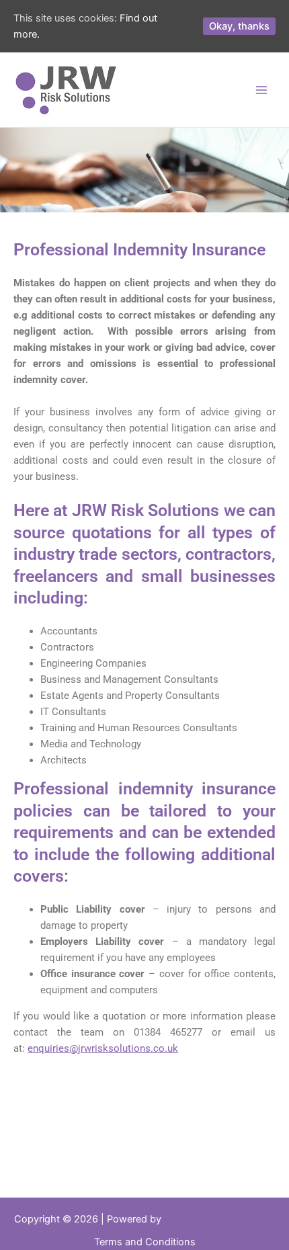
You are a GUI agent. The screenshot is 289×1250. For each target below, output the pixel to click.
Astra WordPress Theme (219, 1219)
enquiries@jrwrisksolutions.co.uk (103, 1048)
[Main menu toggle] (261, 90)
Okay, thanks (239, 26)
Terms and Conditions (145, 1242)
